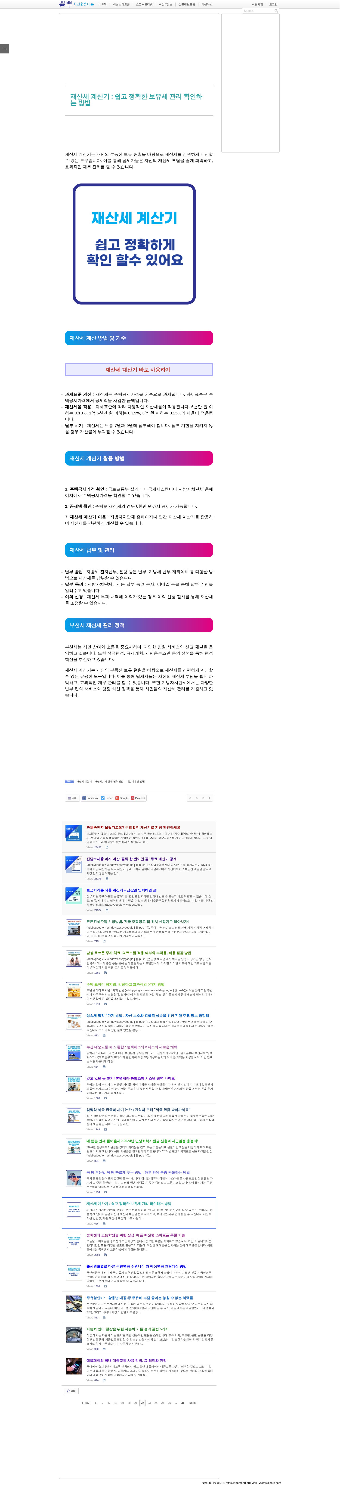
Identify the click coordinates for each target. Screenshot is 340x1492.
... (102, 1403)
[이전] (190, 798)
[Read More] (139, 931)
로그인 (273, 4)
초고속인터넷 (144, 4)
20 (129, 1403)
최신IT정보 (165, 4)
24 (156, 1403)
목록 (73, 798)
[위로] (203, 798)
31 (182, 1403)
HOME (103, 4)
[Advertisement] (139, 48)
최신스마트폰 (121, 4)
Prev (86, 1403)
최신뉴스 (207, 4)
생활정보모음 (187, 4)
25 (162, 1403)
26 (169, 1403)
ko (5, 49)
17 (109, 1403)
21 (135, 1403)
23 (149, 1403)
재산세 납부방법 (114, 781)
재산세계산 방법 (135, 781)
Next (192, 1403)
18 (115, 1403)
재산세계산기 (84, 781)
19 (122, 1403)
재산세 (98, 781)
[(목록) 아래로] (209, 798)
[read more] (139, 837)
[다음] (196, 798)
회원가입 (257, 4)
